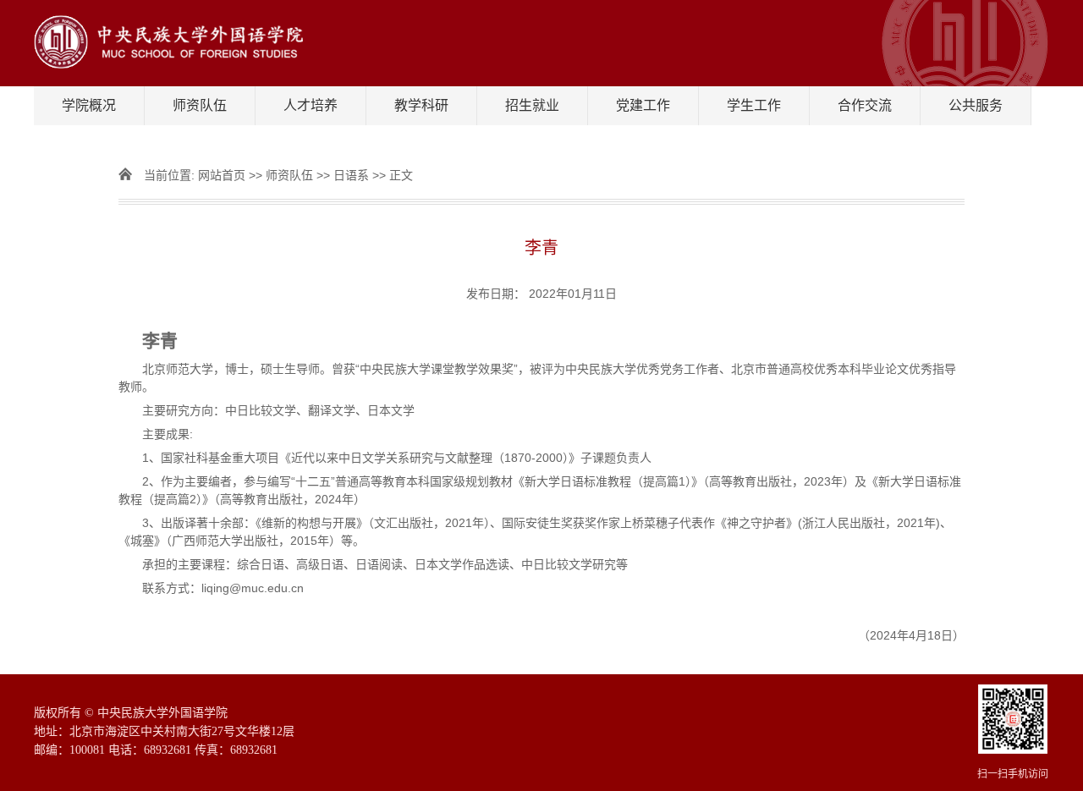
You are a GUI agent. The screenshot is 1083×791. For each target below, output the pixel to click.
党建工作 (643, 105)
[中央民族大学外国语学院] (1012, 749)
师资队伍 (200, 105)
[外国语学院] (541, 43)
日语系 (351, 175)
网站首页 (221, 175)
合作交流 (865, 105)
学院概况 (89, 105)
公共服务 (975, 105)
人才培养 (310, 105)
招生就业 (532, 105)
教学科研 (421, 105)
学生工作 (754, 105)
